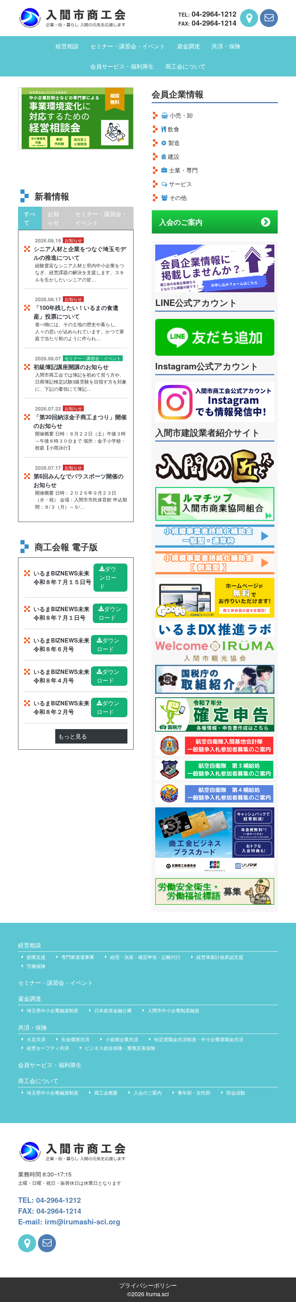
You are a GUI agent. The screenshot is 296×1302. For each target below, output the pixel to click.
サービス (180, 184)
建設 (173, 156)
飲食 (173, 129)
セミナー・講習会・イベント (127, 46)
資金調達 (188, 46)
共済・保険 (226, 46)
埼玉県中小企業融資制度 (52, 1010)
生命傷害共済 (75, 1039)
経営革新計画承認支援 (219, 957)
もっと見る (72, 736)
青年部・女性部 (194, 1092)
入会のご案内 (181, 221)
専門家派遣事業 (77, 957)
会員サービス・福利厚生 (122, 66)
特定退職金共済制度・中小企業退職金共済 (198, 1039)
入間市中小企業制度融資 (173, 1010)
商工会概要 (106, 1092)
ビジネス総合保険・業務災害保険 (120, 1047)
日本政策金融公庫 (113, 1010)
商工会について (185, 66)
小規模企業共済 (121, 1039)
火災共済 (36, 1039)
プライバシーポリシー (148, 1285)
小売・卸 (181, 115)
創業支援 (36, 957)
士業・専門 (183, 170)
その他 (178, 197)
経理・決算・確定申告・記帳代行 (145, 957)
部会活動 (235, 1092)
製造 (174, 143)
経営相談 (67, 46)
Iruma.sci (157, 1294)
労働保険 (36, 966)
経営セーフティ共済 (48, 1047)
